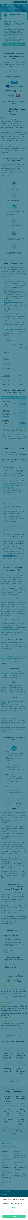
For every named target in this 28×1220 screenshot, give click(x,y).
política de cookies (18, 1203)
